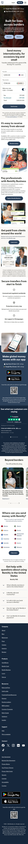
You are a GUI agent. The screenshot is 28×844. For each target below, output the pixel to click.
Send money (14, 106)
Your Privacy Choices (7, 767)
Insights (4, 720)
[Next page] (19, 503)
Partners (4, 698)
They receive (5, 79)
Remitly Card (5, 666)
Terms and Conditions (12, 116)
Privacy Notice (6, 764)
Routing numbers (6, 702)
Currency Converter (7, 709)
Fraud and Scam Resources (9, 695)
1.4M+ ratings (14, 9)
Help (3, 730)
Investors (4, 648)
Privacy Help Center (7, 771)
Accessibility (5, 782)
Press (3, 641)
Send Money (5, 662)
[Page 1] (11, 503)
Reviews (4, 652)
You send (4, 71)
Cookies (4, 785)
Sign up (20, 2)
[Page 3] (14, 503)
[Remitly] (2, 2)
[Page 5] (17, 503)
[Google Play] (14, 372)
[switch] (24, 89)
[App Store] (14, 378)
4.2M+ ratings (15, 11)
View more (14, 553)
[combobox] (20, 83)
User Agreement (6, 757)
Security (4, 775)
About (3, 630)
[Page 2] (12, 503)
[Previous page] (9, 503)
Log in (13, 2)
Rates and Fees (6, 687)
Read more (5, 498)
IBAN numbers (5, 705)
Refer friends (5, 713)
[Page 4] (16, 503)
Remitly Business (6, 670)
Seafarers (4, 716)
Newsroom (5, 637)
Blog (3, 634)
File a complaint (6, 734)
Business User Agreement (8, 760)
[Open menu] (25, 2)
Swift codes (5, 691)
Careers (4, 645)
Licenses (4, 778)
